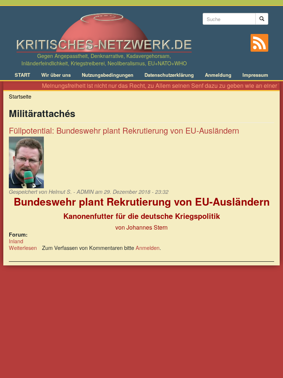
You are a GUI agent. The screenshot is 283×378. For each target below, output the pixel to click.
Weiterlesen (23, 247)
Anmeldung (218, 75)
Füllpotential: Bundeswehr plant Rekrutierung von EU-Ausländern (124, 130)
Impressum (255, 75)
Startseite (20, 96)
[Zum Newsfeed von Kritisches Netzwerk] (259, 43)
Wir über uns (56, 75)
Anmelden (148, 247)
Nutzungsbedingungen (107, 75)
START (22, 75)
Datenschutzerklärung (169, 75)
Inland (16, 241)
